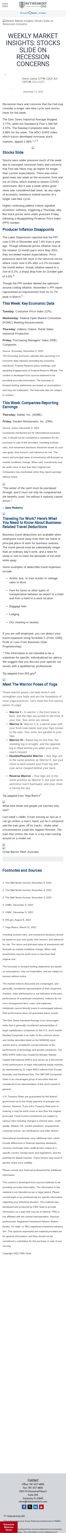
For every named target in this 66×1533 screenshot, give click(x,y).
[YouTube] (41, 1507)
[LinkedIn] (35, 1507)
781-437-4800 (36, 1484)
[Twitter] (30, 1507)
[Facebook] (24, 1507)
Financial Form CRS (16, 1516)
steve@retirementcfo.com (33, 1501)
